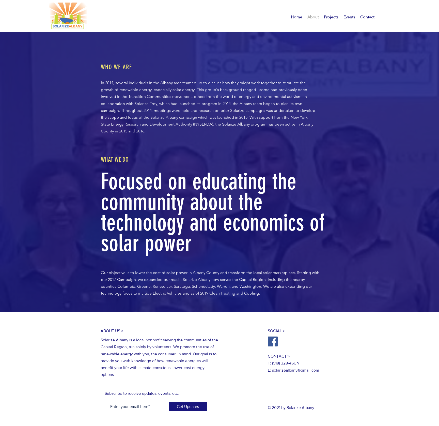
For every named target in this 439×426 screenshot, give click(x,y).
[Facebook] (273, 341)
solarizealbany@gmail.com (295, 370)
